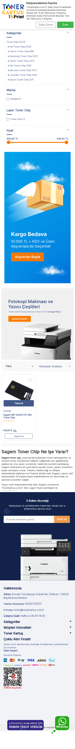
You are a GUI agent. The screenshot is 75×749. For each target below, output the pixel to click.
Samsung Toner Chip (23, 56)
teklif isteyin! (11, 650)
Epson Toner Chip (21, 79)
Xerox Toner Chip (21, 61)
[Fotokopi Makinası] (37, 324)
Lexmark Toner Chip (23, 75)
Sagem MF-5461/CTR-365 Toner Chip (17, 416)
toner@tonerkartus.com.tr (29, 609)
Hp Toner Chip (20, 46)
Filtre (9, 366)
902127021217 (33, 603)
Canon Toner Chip (21, 51)
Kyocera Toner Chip (23, 70)
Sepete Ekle (19, 436)
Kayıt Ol (62, 519)
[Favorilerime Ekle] (30, 380)
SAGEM (7, 411)
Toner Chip (16, 42)
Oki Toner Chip (20, 65)
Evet (65, 24)
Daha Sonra (46, 24)
